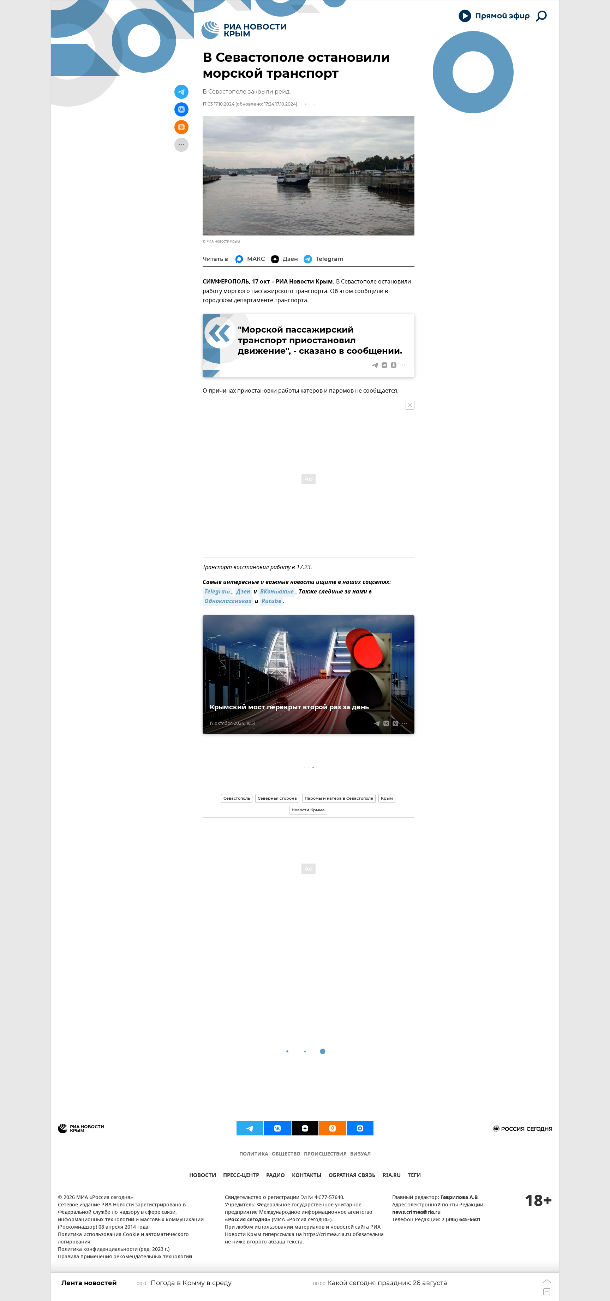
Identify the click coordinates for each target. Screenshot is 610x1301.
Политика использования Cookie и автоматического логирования (123, 1238)
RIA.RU (392, 1176)
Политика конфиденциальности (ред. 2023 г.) (113, 1250)
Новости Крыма (308, 809)
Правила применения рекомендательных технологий (125, 1257)
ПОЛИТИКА (253, 1154)
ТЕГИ (414, 1176)
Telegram (217, 592)
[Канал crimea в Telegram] (250, 1128)
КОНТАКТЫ (307, 1176)
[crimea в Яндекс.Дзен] (305, 1128)
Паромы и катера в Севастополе (339, 798)
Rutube (271, 601)
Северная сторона (277, 798)
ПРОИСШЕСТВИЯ (325, 1154)
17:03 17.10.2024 (218, 104)
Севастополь (236, 798)
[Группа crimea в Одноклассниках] (332, 1128)
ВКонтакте (277, 592)
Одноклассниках (228, 601)
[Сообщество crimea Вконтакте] (277, 1128)
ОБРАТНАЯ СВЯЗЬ (352, 1176)
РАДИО (275, 1176)
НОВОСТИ (202, 1176)
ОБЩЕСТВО (286, 1154)
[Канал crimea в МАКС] (360, 1128)
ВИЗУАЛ (360, 1154)
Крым (387, 798)
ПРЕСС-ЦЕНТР (241, 1176)
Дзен (243, 592)
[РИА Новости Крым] (244, 30)
